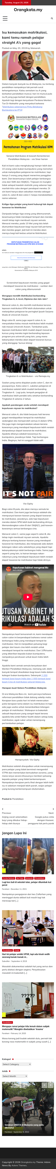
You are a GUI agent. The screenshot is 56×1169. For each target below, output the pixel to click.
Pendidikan (18, 799)
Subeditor (6, 961)
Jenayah (29, 878)
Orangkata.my (28, 9)
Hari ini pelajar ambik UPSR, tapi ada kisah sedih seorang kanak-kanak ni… (26, 955)
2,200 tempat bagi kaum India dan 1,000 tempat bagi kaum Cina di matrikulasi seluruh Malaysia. (26, 678)
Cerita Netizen (8, 878)
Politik (17, 950)
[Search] (52, 18)
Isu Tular (20, 878)
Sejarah (9, 1121)
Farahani (5, 889)
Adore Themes (19, 1165)
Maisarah (35, 48)
